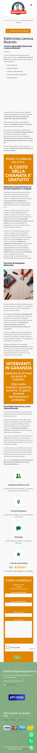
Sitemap (6, 720)
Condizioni (12, 720)
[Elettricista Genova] (18, 8)
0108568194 (18, 586)
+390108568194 (11, 684)
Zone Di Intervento (14, 20)
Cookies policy (21, 720)
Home (6, 20)
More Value (26, 749)
